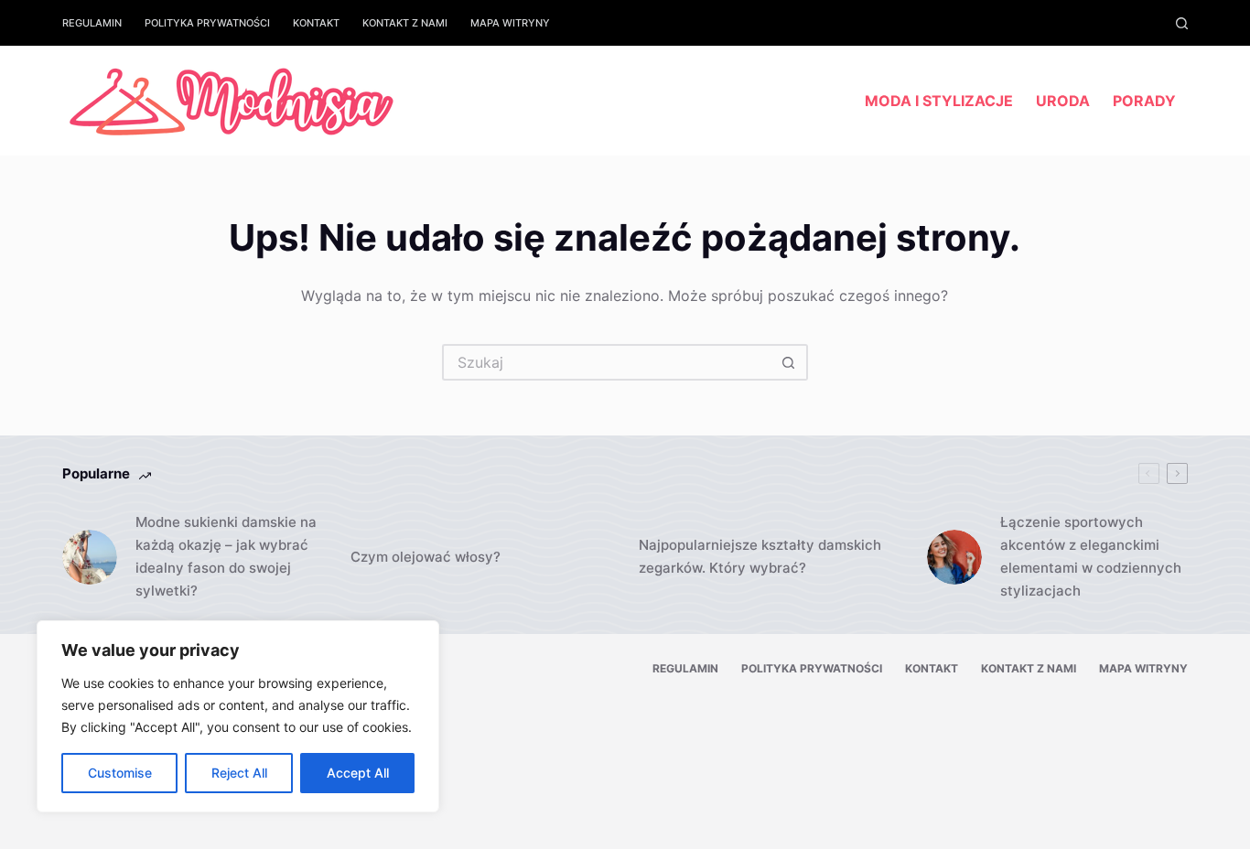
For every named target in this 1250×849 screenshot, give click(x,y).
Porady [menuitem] (1144, 100)
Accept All (358, 772)
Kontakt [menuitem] (316, 22)
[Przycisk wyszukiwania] (789, 362)
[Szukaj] (1182, 23)
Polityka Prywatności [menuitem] (207, 22)
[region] (238, 716)
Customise (120, 772)
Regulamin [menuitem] (92, 22)
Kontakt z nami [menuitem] (404, 22)
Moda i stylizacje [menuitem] (939, 100)
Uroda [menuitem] (1063, 100)
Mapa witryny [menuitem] (510, 22)
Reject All (239, 772)
